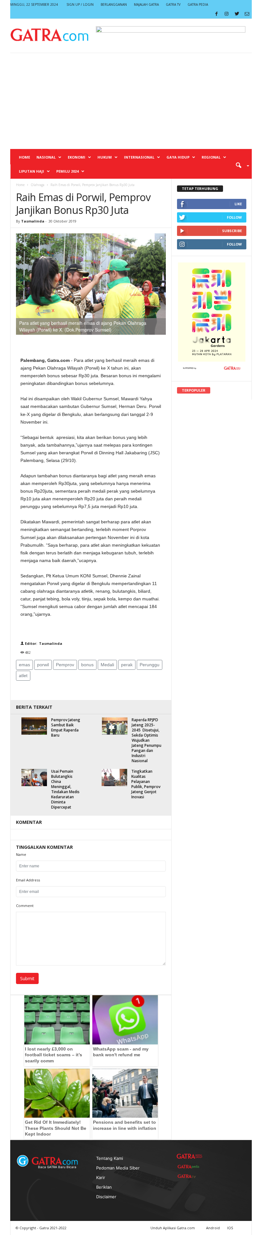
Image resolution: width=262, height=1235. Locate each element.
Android (213, 1227)
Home (24, 157)
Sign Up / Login (80, 4)
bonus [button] (87, 664)
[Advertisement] (131, 101)
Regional (211, 157)
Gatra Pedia (198, 4)
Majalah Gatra (146, 4)
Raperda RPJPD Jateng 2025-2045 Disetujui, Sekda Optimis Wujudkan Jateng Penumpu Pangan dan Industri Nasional (146, 740)
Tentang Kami (109, 1158)
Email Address (28, 880)
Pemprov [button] (65, 664)
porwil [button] (43, 664)
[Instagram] (226, 14)
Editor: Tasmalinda (43, 643)
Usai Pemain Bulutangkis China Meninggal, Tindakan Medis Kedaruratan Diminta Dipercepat (65, 789)
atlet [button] (23, 675)
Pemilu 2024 (67, 171)
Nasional (46, 157)
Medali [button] (107, 664)
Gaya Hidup (177, 157)
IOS (230, 1227)
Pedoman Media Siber (118, 1167)
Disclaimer (106, 1196)
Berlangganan (114, 4)
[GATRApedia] (189, 1166)
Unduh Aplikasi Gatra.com (173, 1227)
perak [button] (127, 664)
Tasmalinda (32, 221)
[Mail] (247, 14)
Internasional (139, 157)
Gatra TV (173, 4)
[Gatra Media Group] (189, 1156)
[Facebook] (216, 14)
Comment (25, 905)
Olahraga (37, 185)
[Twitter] (237, 14)
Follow (234, 217)
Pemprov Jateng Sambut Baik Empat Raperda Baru (65, 727)
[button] (240, 165)
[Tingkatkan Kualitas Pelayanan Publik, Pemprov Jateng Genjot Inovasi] (114, 777)
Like (238, 203)
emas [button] (24, 664)
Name (21, 854)
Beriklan (104, 1187)
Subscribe (232, 230)
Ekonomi (76, 157)
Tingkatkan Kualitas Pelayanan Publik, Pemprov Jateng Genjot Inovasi (145, 784)
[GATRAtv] (189, 1176)
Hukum (104, 157)
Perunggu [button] (149, 664)
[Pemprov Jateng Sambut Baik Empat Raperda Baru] (34, 725)
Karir (100, 1177)
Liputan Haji (31, 171)
